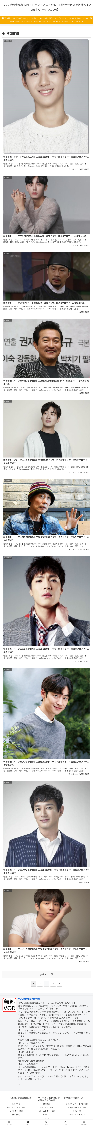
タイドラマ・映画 (16, 1111)
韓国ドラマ (16, 1104)
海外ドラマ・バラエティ (16, 1107)
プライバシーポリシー (76, 1115)
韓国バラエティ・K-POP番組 (77, 1104)
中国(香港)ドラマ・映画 (77, 1107)
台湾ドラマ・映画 (46, 1107)
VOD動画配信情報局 (29, 998)
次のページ (46, 974)
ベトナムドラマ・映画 (46, 1111)
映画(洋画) (77, 1111)
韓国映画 (46, 1104)
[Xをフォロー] (19, 1084)
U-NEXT (46, 1115)
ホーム (46, 1118)
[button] (86, 630)
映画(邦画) (16, 1115)
